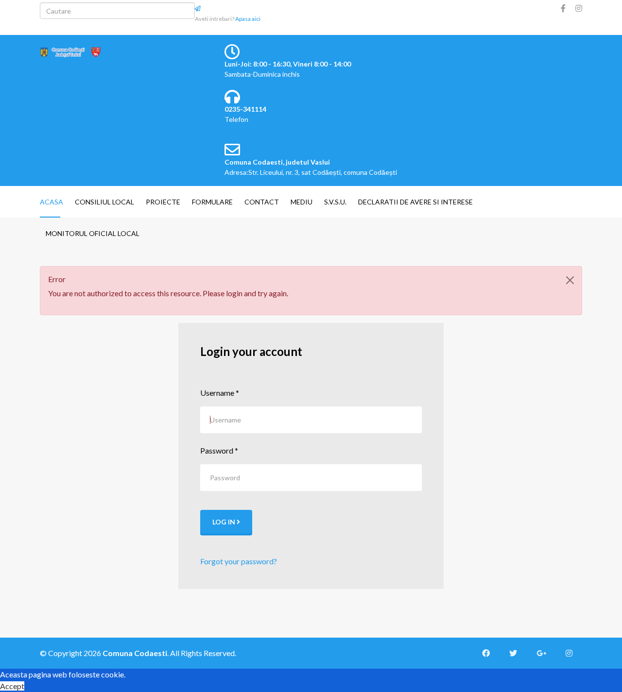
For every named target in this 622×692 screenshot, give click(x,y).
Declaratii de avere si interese (415, 202)
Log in (224, 522)
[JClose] (570, 280)
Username (219, 392)
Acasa (51, 202)
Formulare (212, 202)
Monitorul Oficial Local (92, 233)
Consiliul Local (104, 202)
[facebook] (563, 8)
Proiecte (163, 202)
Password (219, 450)
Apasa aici (247, 18)
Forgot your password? (238, 561)
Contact (261, 202)
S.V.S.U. (335, 202)
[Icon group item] (491, 653)
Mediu (301, 202)
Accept (12, 686)
